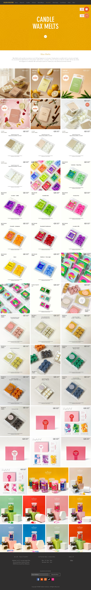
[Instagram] (53, 579)
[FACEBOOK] (38, 579)
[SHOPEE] (42, 579)
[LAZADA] (45, 579)
